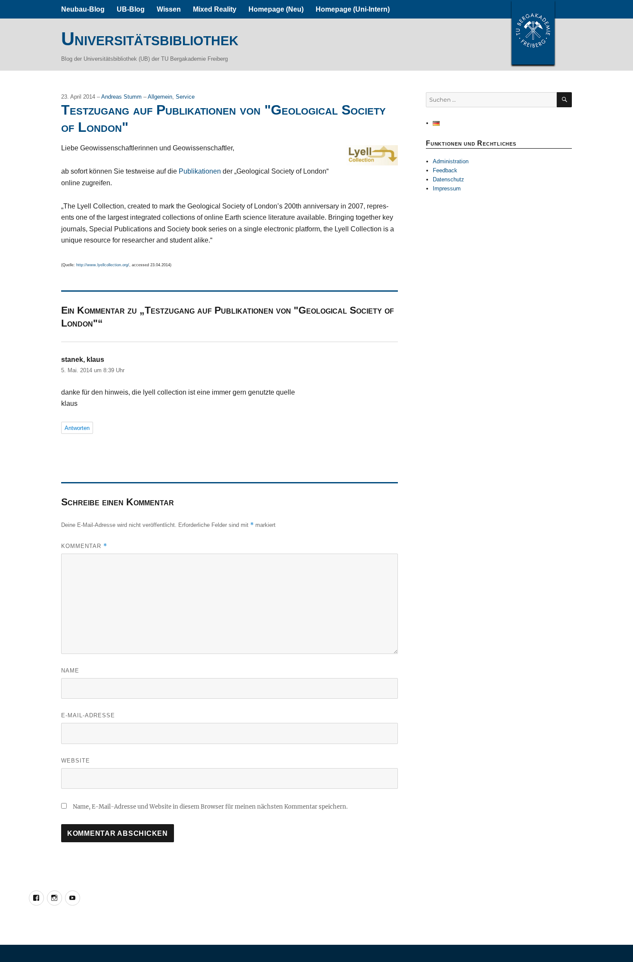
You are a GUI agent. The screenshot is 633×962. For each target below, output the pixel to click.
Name (70, 670)
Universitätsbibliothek (150, 38)
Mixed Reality (214, 9)
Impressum (447, 188)
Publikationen (200, 171)
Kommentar (84, 546)
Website (75, 760)
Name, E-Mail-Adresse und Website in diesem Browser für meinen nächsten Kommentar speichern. (210, 806)
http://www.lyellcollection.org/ (102, 265)
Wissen (169, 9)
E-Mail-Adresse (88, 715)
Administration (451, 161)
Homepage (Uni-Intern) (353, 9)
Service (185, 96)
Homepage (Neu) (276, 9)
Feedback (445, 170)
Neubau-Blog (83, 9)
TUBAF (533, 32)
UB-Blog (131, 9)
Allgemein (160, 96)
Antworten (77, 428)
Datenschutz (448, 179)
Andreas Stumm (122, 96)
